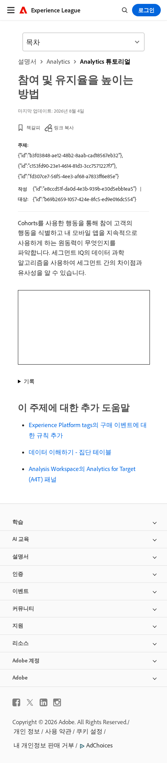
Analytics (58, 61)
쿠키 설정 (89, 731)
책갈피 (33, 127)
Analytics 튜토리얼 (105, 61)
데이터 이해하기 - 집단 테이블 (70, 452)
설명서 (27, 61)
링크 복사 (64, 127)
